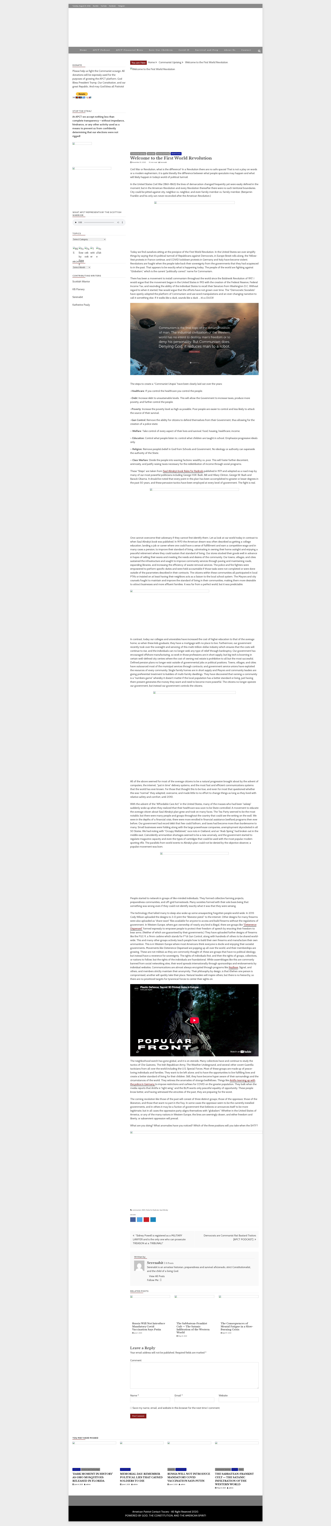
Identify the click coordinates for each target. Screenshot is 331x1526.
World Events (176, 154)
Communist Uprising (138, 154)
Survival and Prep (206, 50)
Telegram (121, 6)
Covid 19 (184, 50)
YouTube (104, 6)
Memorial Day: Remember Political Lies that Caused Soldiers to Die (141, 1477)
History (234, 1469)
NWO (143, 1210)
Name (134, 1395)
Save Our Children (161, 50)
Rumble (95, 6)
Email (179, 1395)
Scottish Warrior (81, 281)
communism (136, 1210)
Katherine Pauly (81, 304)
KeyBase (233, 967)
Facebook (112, 6)
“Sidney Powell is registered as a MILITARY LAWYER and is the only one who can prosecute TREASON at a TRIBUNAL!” (159, 1239)
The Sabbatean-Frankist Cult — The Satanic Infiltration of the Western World (193, 1328)
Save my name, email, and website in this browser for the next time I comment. (176, 1407)
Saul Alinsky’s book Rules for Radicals (183, 471)
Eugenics (76, 1469)
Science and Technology (90, 1469)
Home (83, 50)
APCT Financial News (129, 50)
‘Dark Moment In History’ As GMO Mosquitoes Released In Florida (92, 1477)
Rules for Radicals (152, 1210)
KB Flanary (78, 289)
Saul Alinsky (164, 1210)
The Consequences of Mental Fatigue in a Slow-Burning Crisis (237, 1326)
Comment (135, 1360)
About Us (230, 50)
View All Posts (157, 1276)
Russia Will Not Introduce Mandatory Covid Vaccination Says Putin (148, 1326)
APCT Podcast (101, 50)
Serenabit (151, 154)
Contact (246, 50)
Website (223, 1395)
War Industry (125, 1469)
